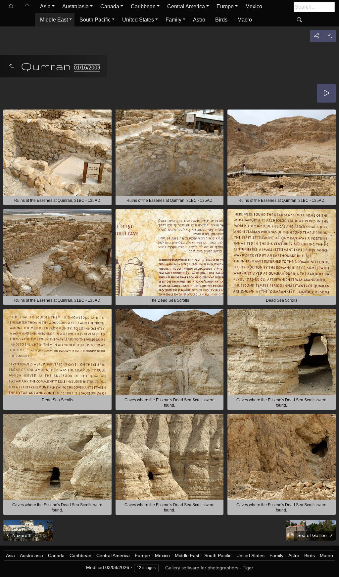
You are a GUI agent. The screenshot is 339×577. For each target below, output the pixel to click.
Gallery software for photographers (201, 567)
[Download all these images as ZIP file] (329, 36)
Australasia (75, 6)
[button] (13, 563)
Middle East (54, 19)
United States (138, 19)
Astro (199, 19)
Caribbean (143, 6)
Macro (244, 19)
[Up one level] (11, 66)
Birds (221, 19)
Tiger (248, 567)
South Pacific (95, 19)
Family (173, 19)
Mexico (253, 6)
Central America (186, 6)
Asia (45, 6)
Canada (109, 6)
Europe (225, 6)
